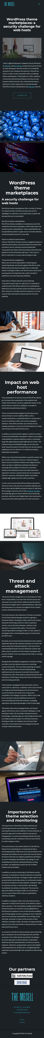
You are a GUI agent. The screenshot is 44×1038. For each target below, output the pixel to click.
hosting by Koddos (33, 491)
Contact (22, 1022)
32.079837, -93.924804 (22, 1007)
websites (8, 66)
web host (31, 87)
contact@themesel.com (22, 1012)
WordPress (18, 66)
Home (22, 1020)
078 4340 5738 (22, 1010)
